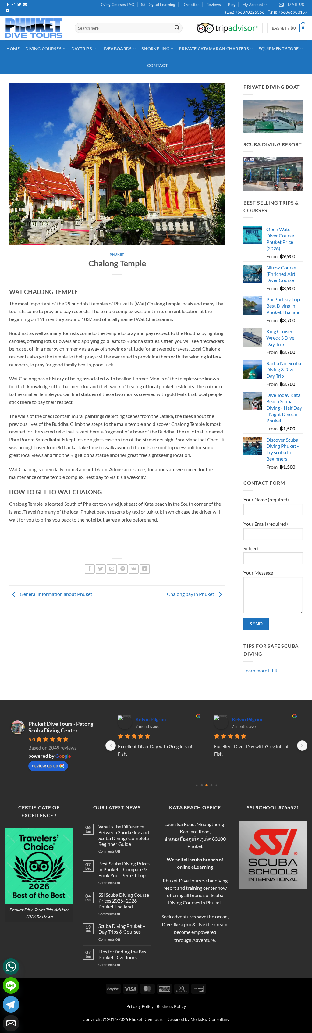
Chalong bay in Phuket (191, 594)
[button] (289, 28)
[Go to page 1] (201, 785)
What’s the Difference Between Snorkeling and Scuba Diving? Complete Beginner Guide (123, 835)
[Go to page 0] (196, 785)
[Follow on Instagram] (13, 5)
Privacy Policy (140, 1006)
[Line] (11, 985)
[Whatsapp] (11, 966)
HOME (13, 48)
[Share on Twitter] (101, 569)
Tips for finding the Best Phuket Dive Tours (123, 954)
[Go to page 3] (211, 785)
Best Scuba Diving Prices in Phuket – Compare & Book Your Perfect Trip (124, 869)
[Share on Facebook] (90, 569)
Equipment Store (278, 48)
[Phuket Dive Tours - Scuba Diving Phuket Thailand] (35, 28)
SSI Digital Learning (158, 4)
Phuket (117, 254)
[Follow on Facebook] (7, 5)
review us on (45, 765)
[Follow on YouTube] (7, 11)
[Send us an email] (25, 5)
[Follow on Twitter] (19, 5)
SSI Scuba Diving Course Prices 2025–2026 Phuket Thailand (123, 900)
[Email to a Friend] (112, 569)
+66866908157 (292, 12)
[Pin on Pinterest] (123, 569)
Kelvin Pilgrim (151, 719)
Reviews (213, 4)
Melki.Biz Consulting (209, 1019)
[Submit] (177, 28)
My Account (252, 4)
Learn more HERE (261, 670)
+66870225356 (250, 12)
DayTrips (81, 48)
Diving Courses (43, 48)
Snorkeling (155, 48)
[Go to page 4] (216, 785)
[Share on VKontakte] (134, 569)
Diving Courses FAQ (116, 4)
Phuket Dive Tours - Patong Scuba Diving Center (60, 727)
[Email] (11, 1023)
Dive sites (191, 4)
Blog (232, 4)
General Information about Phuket (55, 594)
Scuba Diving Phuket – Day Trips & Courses (121, 929)
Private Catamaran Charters (214, 48)
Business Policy (171, 1006)
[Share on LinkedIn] (145, 569)
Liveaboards (116, 48)
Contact (157, 65)
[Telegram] (11, 1004)
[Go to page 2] (206, 785)
